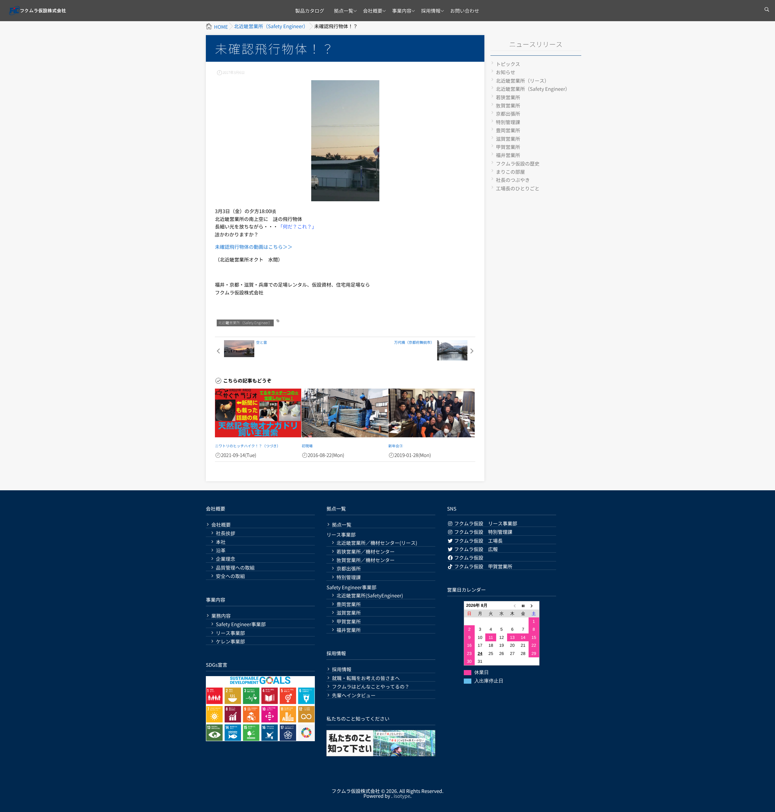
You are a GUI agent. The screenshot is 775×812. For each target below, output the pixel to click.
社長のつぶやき (513, 179)
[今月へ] (523, 605)
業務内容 (221, 615)
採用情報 (430, 10)
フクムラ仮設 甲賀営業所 (483, 566)
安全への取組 (230, 576)
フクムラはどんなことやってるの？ (370, 686)
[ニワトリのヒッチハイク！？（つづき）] (258, 413)
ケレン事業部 (230, 641)
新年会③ (395, 446)
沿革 (221, 550)
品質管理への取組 (235, 567)
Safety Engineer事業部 (241, 624)
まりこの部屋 (510, 171)
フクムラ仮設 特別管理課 (483, 531)
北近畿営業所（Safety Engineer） (245, 322)
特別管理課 (508, 122)
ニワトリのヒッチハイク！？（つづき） (247, 446)
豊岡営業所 (508, 130)
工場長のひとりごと (517, 188)
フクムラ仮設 (468, 557)
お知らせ (505, 72)
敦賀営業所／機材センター (365, 560)
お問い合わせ (464, 10)
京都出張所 (508, 113)
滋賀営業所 (508, 138)
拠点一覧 (343, 10)
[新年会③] (431, 413)
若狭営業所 (508, 97)
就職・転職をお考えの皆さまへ (366, 678)
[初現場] (345, 413)
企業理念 (225, 558)
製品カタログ (309, 10)
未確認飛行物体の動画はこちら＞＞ (253, 246)
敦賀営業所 (508, 105)
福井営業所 (508, 155)
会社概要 (372, 10)
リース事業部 (230, 633)
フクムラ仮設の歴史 (517, 163)
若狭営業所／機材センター (365, 551)
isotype (402, 795)
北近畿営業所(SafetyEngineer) (369, 595)
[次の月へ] (534, 605)
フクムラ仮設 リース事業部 (485, 523)
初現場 (307, 446)
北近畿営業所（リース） (522, 80)
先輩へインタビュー (353, 695)
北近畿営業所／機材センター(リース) (376, 542)
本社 (221, 541)
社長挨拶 (225, 533)
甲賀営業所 (508, 146)
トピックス (508, 64)
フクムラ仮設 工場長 (478, 540)
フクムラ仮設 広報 (475, 549)
